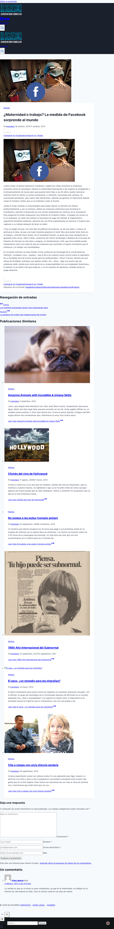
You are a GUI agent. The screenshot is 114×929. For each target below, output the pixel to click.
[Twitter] (5, 20)
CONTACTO (25, 905)
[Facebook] (2, 20)
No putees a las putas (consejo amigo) (33, 518)
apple (29, 287)
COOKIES (51, 905)
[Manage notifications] (108, 923)
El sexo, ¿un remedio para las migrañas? (34, 680)
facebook (48, 287)
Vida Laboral (17, 880)
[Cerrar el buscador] (2, 919)
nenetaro (11, 126)
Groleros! (4, 23)
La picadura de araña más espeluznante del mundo (23, 313)
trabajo (75, 287)
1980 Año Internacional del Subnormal (33, 647)
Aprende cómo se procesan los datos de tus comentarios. (66, 863)
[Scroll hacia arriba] (2, 915)
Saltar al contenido (8, 1)
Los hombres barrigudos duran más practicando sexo (24, 306)
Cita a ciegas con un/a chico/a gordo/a (33, 765)
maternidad (59, 287)
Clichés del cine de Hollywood (27, 473)
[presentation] (49, 355)
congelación (38, 287)
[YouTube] (8, 20)
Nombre (47, 842)
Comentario (63, 836)
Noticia (7, 108)
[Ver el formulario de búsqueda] (2, 28)
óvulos (68, 287)
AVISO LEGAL (39, 905)
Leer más (34, 421)
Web (45, 853)
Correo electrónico (52, 847)
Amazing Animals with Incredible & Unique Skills (39, 395)
